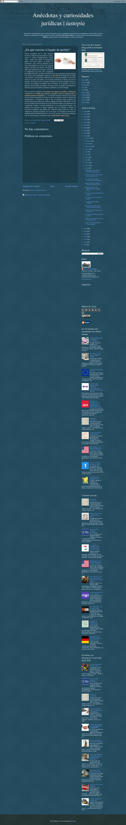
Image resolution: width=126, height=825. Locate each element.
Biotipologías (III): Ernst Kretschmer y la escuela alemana (96, 638)
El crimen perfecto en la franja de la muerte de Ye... (93, 175)
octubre (87, 143)
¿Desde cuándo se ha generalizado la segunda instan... (92, 189)
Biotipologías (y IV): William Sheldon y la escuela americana (95, 448)
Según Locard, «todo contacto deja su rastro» (96, 515)
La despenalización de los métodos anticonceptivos (96, 339)
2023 (85, 119)
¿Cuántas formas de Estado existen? (95, 665)
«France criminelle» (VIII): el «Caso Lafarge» (93, 223)
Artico (83, 87)
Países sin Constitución (93, 419)
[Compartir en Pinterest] (62, 120)
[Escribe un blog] (57, 120)
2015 (85, 231)
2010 (85, 245)
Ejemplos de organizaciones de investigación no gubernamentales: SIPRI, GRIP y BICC (96, 404)
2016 (85, 228)
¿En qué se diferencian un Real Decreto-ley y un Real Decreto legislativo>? (96, 757)
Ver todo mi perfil (86, 279)
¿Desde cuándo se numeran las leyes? (95, 463)
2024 (85, 117)
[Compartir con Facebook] (61, 120)
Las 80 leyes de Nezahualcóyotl (94, 477)
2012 (85, 239)
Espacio (84, 92)
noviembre (88, 141)
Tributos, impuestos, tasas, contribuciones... (96, 709)
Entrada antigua (71, 186)
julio (86, 152)
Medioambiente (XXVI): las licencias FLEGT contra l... (93, 206)
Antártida (84, 85)
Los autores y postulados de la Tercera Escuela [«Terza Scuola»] (94, 547)
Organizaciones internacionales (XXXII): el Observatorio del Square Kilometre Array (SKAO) (96, 387)
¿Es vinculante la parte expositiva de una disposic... (94, 179)
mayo (87, 157)
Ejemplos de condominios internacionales (94, 622)
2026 (85, 111)
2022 (85, 122)
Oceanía (84, 102)
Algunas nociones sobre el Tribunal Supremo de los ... (93, 183)
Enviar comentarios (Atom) (38, 190)
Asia (83, 90)
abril (86, 160)
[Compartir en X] (59, 120)
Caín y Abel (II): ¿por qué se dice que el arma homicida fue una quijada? (96, 579)
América (84, 82)
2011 (85, 242)
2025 (85, 114)
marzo (87, 162)
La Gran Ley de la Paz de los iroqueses (96, 593)
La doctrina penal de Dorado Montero (95, 433)
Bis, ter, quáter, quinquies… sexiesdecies (94, 531)
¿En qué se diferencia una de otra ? (96, 726)
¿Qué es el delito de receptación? (95, 799)
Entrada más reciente (31, 186)
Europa (84, 97)
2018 (85, 133)
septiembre (88, 146)
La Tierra (84, 100)
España (33, 123)
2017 (85, 136)
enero (87, 168)
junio (86, 154)
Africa (83, 80)
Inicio (52, 186)
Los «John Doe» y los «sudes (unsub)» (96, 607)
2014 (85, 234)
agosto (87, 149)
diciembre (88, 138)
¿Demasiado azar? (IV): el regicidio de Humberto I (92, 171)
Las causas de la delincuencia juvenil (95, 771)
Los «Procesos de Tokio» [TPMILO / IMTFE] (95, 355)
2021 (85, 125)
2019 (85, 130)
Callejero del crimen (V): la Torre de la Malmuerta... (94, 219)
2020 (85, 128)
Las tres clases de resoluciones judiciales (96, 741)
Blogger (73, 821)
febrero (87, 165)
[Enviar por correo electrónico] (55, 120)
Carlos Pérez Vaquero (90, 269)
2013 (85, 236)
